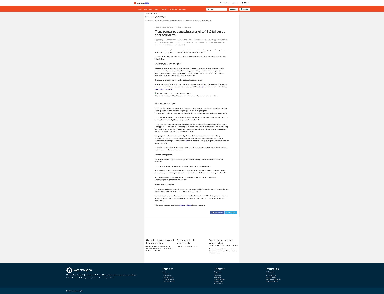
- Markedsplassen (167, 277)
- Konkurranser (167, 275)
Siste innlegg (148, 9)
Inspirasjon (182, 9)
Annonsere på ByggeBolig (273, 279)
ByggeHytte (217, 277)
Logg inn (235, 3)
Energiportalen (218, 283)
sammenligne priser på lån (163, 89)
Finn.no (187, 141)
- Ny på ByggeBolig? (168, 279)
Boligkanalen (218, 275)
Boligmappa (217, 272)
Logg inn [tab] (234, 9)
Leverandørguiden (219, 279)
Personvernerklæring (272, 281)
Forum (156, 9)
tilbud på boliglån (185, 205)
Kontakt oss (269, 274)
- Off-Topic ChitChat (168, 281)
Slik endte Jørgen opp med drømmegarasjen (160, 241)
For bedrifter (224, 3)
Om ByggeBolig (270, 272)
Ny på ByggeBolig (271, 275)
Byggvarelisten (218, 281)
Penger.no (202, 87)
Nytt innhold (173, 9)
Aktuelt (140, 9)
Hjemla (216, 274)
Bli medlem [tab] (245, 9)
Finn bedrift (163, 9)
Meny (246, 3)
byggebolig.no (87, 278)
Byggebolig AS (77, 291)
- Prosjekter (166, 274)
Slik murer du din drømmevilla (186, 241)
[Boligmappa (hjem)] (141, 3)
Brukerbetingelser (271, 277)
